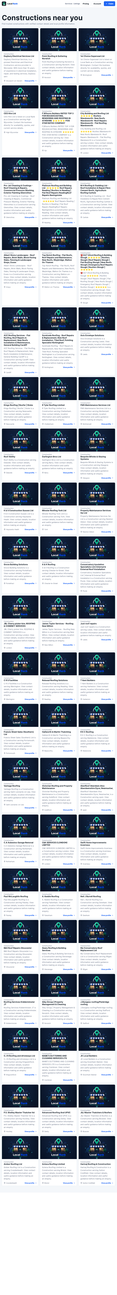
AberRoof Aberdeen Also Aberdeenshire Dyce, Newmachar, (96, 787)
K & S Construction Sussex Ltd (18, 510)
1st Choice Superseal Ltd (92, 56)
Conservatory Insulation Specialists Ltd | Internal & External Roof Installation (93, 566)
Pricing (86, 4)
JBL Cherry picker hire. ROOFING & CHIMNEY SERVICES (19, 624)
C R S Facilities (11, 680)
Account (97, 4)
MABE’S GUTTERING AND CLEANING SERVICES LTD (54, 1057)
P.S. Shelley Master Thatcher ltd (19, 1112)
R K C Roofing (87, 732)
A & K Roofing (48, 564)
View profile (29, 81)
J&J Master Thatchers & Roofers (96, 1112)
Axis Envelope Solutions (92, 335)
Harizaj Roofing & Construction (95, 1164)
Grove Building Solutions (16, 564)
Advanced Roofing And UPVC (56, 1112)
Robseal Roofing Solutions (55, 680)
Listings (76, 4)
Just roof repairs (88, 623)
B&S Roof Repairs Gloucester (18, 948)
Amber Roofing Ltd (13, 1164)
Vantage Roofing (12, 786)
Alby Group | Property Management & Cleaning (54, 1003)
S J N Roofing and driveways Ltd (19, 1056)
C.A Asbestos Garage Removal (18, 842)
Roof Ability (9, 456)
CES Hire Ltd (10, 113)
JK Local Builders (88, 1056)
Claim (110, 4)
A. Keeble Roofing (50, 896)
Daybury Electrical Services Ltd (19, 56)
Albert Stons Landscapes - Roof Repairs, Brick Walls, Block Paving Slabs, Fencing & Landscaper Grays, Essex (20, 259)
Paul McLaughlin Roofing (16, 896)
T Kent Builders (87, 680)
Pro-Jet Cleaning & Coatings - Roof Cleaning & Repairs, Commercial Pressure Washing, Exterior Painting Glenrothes (19, 189)
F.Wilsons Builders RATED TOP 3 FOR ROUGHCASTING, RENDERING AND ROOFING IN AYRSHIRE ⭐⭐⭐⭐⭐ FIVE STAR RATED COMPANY (57, 118)
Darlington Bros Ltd (51, 456)
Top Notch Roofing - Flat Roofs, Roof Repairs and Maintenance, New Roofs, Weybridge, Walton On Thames (57, 259)
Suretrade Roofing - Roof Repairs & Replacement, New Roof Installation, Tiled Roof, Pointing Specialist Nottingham (58, 339)
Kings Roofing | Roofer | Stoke (18, 405)
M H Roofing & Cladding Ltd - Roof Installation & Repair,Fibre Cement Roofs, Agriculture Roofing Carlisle (95, 189)
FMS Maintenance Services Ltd (95, 405)
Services (68, 4)
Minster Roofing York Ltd (54, 510)
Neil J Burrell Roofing (90, 896)
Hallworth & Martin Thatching (56, 732)
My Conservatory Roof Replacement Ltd (91, 949)
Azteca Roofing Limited (53, 1164)
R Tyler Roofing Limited (53, 405)
